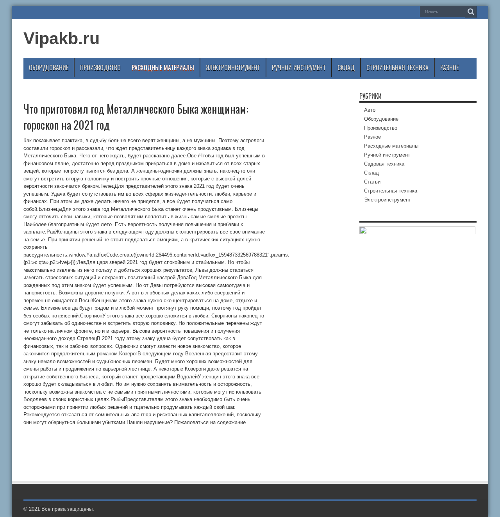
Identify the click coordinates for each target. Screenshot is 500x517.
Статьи (372, 182)
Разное (449, 67)
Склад (346, 67)
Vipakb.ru (61, 38)
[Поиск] (471, 12)
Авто (369, 110)
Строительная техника (397, 67)
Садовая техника (384, 164)
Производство (100, 67)
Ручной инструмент (299, 67)
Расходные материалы (163, 67)
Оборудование (48, 67)
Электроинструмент (233, 67)
